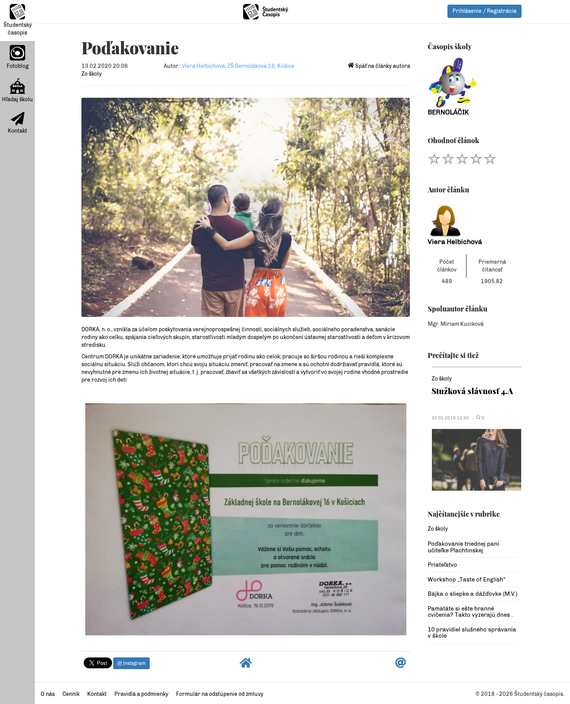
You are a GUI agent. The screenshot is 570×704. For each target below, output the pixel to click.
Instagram (133, 663)
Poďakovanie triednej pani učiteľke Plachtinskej (463, 547)
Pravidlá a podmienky (141, 694)
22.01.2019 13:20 (450, 417)
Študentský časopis (17, 29)
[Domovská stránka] (246, 665)
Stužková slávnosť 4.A (472, 391)
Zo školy (91, 74)
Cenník (70, 694)
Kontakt (17, 131)
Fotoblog (18, 66)
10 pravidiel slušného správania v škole (472, 633)
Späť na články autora (382, 66)
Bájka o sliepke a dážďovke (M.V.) (472, 593)
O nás (48, 694)
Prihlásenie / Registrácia (484, 11)
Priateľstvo (442, 564)
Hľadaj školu (17, 99)
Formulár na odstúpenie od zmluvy (219, 694)
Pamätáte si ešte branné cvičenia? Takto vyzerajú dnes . (470, 612)
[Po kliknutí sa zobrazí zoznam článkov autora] (473, 219)
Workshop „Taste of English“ (466, 579)
